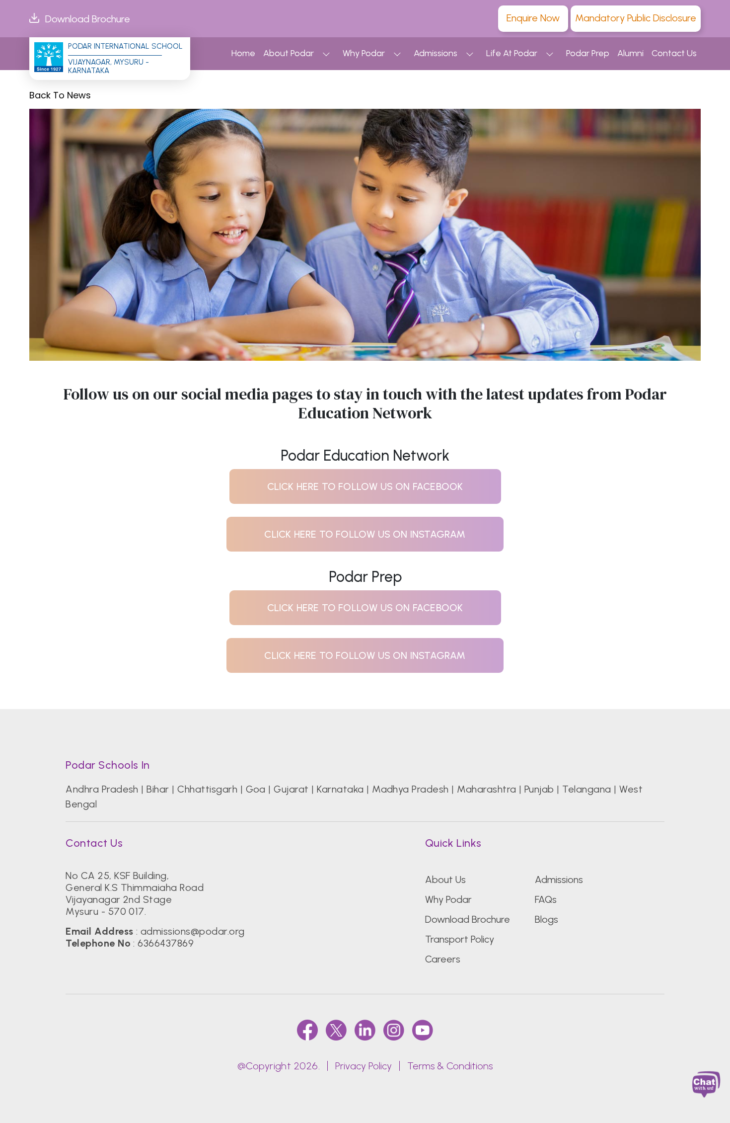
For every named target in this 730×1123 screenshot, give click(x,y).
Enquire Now (533, 18)
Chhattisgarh (207, 789)
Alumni (630, 53)
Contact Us (674, 53)
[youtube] (422, 1030)
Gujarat (291, 789)
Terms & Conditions (450, 1066)
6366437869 (166, 943)
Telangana (586, 789)
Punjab (539, 789)
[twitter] (336, 1030)
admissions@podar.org (193, 931)
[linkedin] (365, 1030)
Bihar (157, 789)
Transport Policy (459, 939)
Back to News (60, 95)
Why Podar (364, 53)
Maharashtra (486, 789)
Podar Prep (587, 53)
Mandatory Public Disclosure (635, 18)
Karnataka (340, 789)
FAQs (546, 899)
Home (243, 53)
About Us (445, 879)
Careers (442, 959)
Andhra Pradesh (102, 789)
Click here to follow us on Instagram (364, 534)
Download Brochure (87, 19)
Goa (256, 789)
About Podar (288, 53)
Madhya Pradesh (410, 789)
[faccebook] (307, 1030)
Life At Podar (511, 53)
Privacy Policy (363, 1066)
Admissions (435, 53)
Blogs (546, 919)
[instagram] (393, 1030)
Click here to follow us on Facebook (365, 486)
